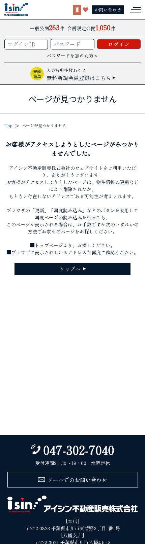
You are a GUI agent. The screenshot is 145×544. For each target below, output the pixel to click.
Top (8, 125)
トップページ (49, 245)
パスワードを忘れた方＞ (72, 55)
